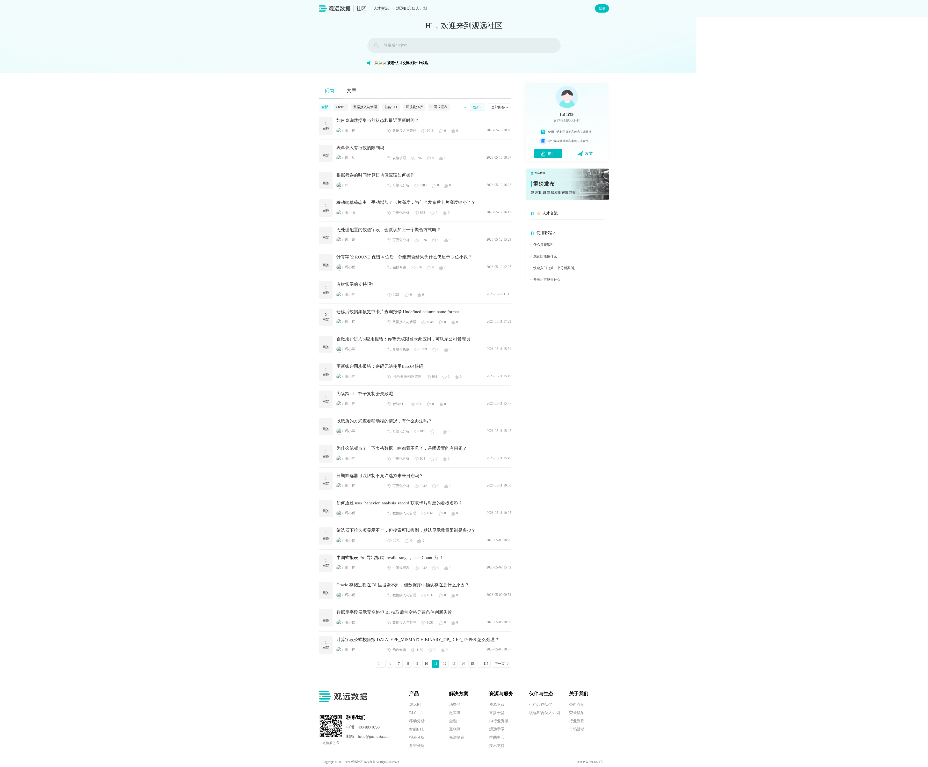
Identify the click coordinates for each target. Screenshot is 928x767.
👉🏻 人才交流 (547, 213)
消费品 (455, 704)
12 (444, 663)
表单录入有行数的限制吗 (360, 147)
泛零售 (455, 713)
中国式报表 (438, 107)
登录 (602, 8)
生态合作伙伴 (540, 704)
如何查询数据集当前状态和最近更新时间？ (377, 120)
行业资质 (577, 721)
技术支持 (497, 746)
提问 (551, 153)
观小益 (350, 158)
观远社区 (357, 762)
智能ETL (391, 107)
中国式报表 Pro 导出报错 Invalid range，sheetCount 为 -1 (389, 557)
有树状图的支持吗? (354, 284)
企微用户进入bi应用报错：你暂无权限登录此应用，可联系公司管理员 (403, 339)
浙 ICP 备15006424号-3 (591, 762)
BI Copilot (417, 713)
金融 (453, 721)
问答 (330, 90)
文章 (351, 90)
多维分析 (417, 746)
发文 (589, 153)
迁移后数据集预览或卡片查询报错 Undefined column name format (397, 311)
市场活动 (577, 729)
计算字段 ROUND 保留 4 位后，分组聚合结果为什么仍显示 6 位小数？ (404, 257)
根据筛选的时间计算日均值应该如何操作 (375, 175)
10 (426, 663)
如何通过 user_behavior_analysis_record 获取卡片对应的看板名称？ (399, 503)
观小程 (350, 130)
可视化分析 (414, 107)
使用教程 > (545, 233)
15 (472, 663)
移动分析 (417, 721)
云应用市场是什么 (546, 279)
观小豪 (350, 240)
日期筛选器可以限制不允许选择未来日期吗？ (379, 475)
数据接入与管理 (365, 107)
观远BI (415, 704)
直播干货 (497, 713)
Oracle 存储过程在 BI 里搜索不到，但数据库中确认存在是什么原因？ (402, 585)
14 (463, 663)
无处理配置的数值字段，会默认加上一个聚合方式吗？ (388, 229)
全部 (324, 107)
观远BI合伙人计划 (411, 8)
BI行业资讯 (498, 721)
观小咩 (350, 294)
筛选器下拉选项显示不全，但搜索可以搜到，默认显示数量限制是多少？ (406, 530)
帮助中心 (497, 737)
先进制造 (456, 737)
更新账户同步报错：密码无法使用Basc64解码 (379, 366)
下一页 (500, 663)
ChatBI (341, 107)
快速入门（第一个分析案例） (555, 268)
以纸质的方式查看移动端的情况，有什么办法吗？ (384, 421)
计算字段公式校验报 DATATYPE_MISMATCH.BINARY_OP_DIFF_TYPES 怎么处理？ (417, 639)
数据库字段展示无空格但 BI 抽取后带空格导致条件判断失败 (394, 612)
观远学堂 (497, 729)
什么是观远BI (543, 245)
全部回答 (498, 107)
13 (454, 663)
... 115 (484, 663)
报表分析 (417, 737)
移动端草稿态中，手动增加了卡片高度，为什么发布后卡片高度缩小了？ (406, 202)
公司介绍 (577, 704)
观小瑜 (350, 212)
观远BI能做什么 (545, 256)
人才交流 (381, 8)
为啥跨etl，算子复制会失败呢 (364, 393)
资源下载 (497, 704)
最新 (476, 107)
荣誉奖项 (577, 713)
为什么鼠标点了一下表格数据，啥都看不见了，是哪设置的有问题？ (401, 448)
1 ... (381, 663)
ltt (346, 185)
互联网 (455, 729)
